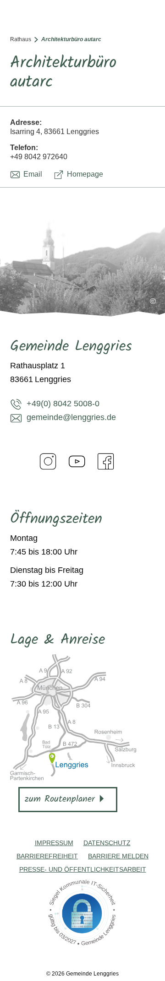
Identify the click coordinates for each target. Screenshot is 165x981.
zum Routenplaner (60, 799)
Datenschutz (107, 843)
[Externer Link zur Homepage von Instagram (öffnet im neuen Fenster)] (48, 461)
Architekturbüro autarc (71, 39)
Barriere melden (118, 856)
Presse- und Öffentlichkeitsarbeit (82, 869)
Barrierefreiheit (47, 856)
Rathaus (20, 39)
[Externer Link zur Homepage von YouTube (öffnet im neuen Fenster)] (77, 461)
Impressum (54, 843)
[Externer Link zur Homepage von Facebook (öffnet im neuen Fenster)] (106, 461)
